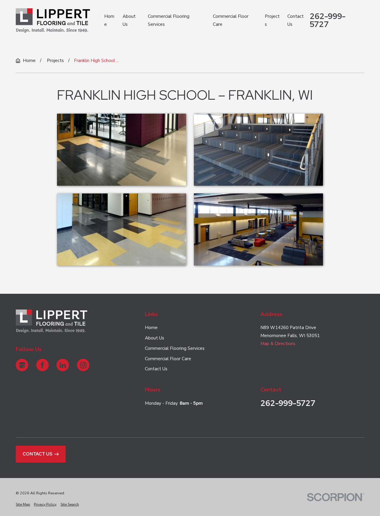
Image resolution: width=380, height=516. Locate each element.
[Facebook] (42, 365)
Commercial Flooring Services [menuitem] (168, 20)
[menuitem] (23, 504)
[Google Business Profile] (22, 365)
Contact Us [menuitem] (295, 20)
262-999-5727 (328, 20)
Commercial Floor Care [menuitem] (230, 20)
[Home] (53, 20)
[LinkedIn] (62, 365)
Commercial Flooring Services (175, 348)
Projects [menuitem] (272, 20)
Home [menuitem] (109, 20)
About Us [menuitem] (129, 20)
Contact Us (156, 369)
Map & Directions (277, 344)
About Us (154, 338)
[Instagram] (83, 365)
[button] (121, 150)
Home (151, 328)
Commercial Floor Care (168, 359)
